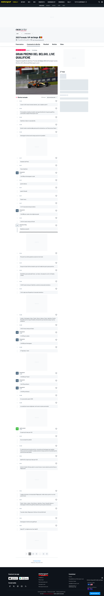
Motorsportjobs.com (43, 582)
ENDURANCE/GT (51, 2)
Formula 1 (15, 2)
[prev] (26, 553)
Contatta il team (72, 581)
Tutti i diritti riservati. (59, 593)
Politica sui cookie (51, 591)
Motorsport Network (48, 593)
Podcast (48, 5)
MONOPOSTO (42, 2)
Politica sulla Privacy (60, 591)
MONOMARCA (61, 2)
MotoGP (23, 2)
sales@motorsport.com (74, 583)
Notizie (53, 5)
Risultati (46, 44)
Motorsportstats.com (43, 586)
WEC (29, 2)
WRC (34, 2)
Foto (59, 5)
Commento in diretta (33, 44)
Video (64, 5)
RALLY (69, 2)
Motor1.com (41, 579)
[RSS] (25, 586)
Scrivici (70, 576)
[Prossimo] (46, 553)
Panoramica (19, 44)
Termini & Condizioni (42, 591)
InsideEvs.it (41, 577)
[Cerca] (99, 2)
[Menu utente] (102, 2)
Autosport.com (42, 584)
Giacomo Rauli (37, 560)
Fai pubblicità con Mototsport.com (76, 579)
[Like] (56, 101)
